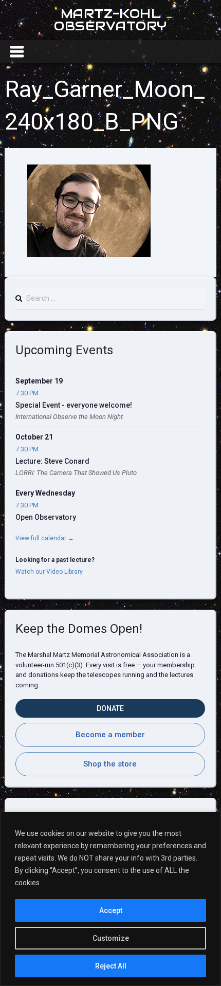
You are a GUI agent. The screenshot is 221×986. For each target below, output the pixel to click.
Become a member (110, 734)
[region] (110, 899)
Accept (110, 910)
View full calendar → (44, 538)
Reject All (110, 966)
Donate (110, 708)
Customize (111, 938)
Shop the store (110, 764)
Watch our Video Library (49, 571)
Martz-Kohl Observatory (110, 20)
